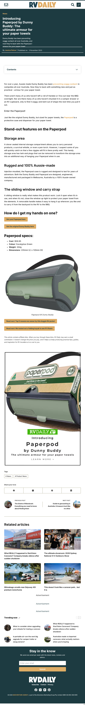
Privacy (50, 684)
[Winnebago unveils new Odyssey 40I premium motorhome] (22, 573)
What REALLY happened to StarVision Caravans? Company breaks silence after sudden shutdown (21, 556)
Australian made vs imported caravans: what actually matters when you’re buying (66, 639)
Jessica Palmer (10, 50)
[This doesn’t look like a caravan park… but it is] (62, 573)
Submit (42, 669)
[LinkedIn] (71, 490)
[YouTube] (44, 689)
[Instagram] (40, 689)
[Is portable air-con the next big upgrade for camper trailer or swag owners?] (7, 639)
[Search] (72, 4)
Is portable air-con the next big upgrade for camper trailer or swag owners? (25, 639)
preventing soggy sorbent (65, 84)
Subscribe (35, 684)
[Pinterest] (52, 490)
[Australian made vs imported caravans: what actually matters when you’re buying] (47, 639)
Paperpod (69, 117)
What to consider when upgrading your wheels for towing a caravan (26, 627)
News (5, 14)
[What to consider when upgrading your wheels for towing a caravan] (7, 627)
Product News (21, 476)
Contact (43, 684)
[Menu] (79, 5)
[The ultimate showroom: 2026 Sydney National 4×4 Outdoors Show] (62, 539)
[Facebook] (13, 490)
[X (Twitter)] (33, 490)
